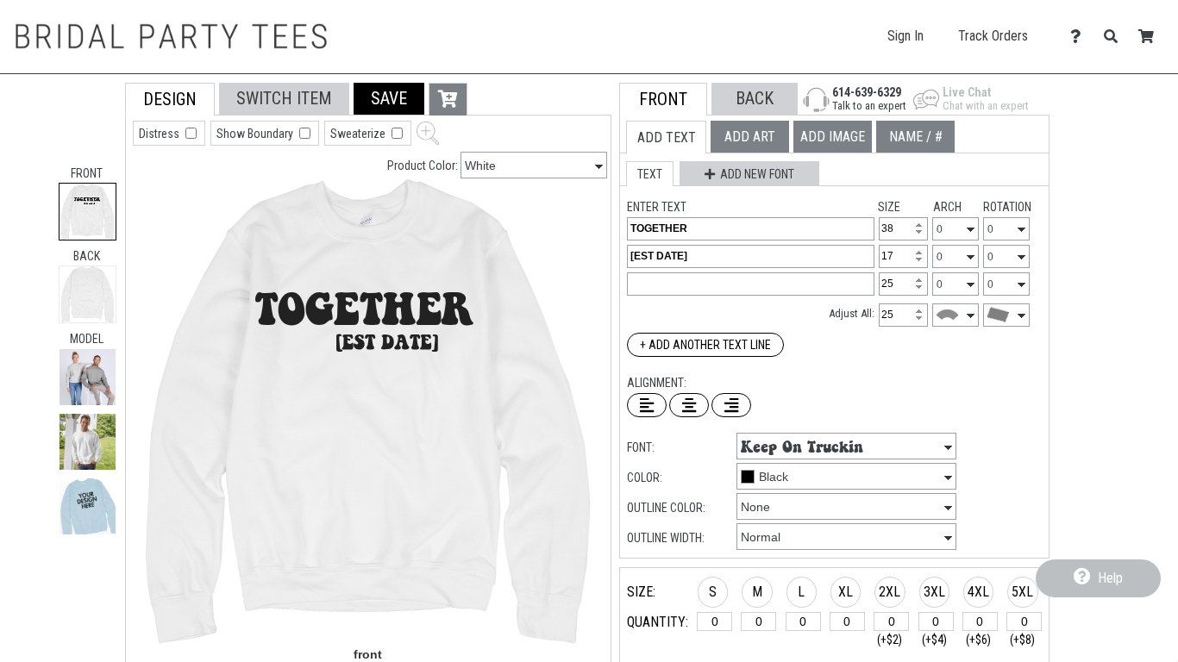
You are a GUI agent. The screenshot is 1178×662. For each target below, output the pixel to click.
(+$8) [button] (1022, 639)
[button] (87, 377)
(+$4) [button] (934, 639)
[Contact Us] (1080, 36)
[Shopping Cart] (1151, 36)
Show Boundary (256, 134)
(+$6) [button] (978, 639)
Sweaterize (359, 134)
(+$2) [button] (889, 639)
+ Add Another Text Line (705, 345)
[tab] (87, 211)
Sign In (905, 36)
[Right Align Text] (731, 405)
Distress (160, 134)
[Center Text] (689, 405)
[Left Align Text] (647, 405)
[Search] (1115, 36)
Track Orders (993, 36)
